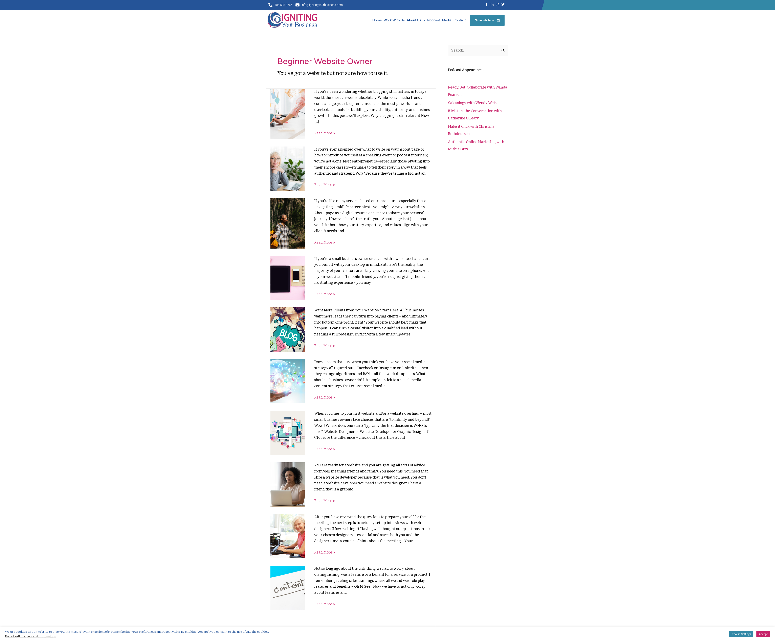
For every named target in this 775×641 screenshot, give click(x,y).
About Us (414, 20)
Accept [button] (763, 634)
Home (377, 20)
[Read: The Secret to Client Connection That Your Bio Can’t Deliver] (287, 168)
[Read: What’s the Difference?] (287, 484)
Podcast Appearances (466, 70)
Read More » (324, 133)
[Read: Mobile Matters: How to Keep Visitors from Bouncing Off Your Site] (287, 277)
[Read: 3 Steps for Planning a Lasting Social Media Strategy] (287, 381)
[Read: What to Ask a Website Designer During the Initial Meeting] (287, 536)
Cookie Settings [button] (741, 634)
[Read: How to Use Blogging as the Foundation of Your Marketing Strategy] (287, 114)
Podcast (433, 20)
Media (446, 20)
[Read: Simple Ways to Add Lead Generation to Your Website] (287, 329)
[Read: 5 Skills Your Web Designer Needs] (287, 432)
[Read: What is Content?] (287, 587)
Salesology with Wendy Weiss (473, 103)
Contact (459, 20)
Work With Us (394, 20)
